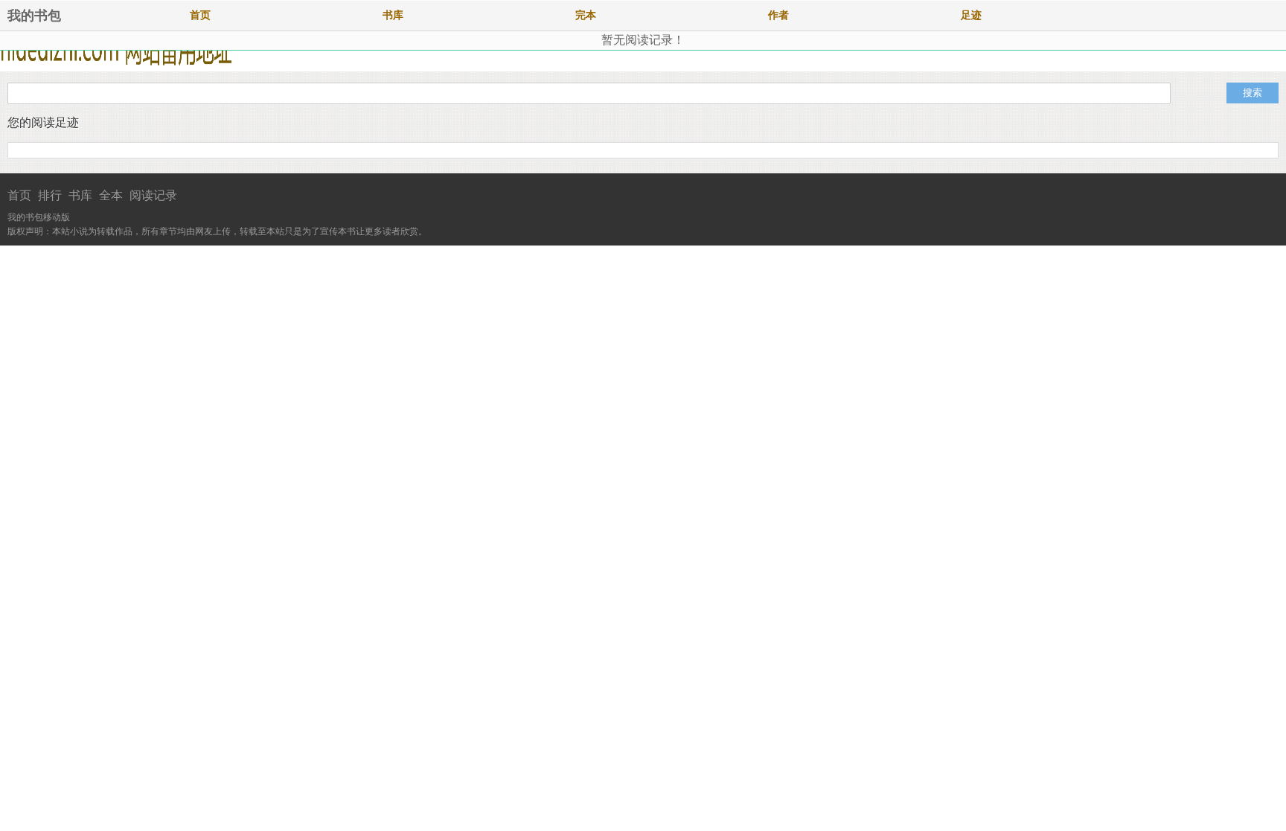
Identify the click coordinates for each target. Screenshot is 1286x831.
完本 (585, 15)
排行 (50, 195)
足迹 (971, 15)
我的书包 (34, 15)
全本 (111, 195)
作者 (778, 15)
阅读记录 (153, 195)
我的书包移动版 (38, 217)
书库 (393, 15)
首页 (200, 15)
